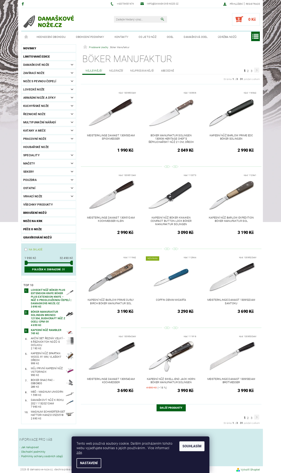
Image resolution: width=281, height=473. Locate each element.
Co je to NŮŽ (148, 36)
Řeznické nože (34, 114)
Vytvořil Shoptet (250, 469)
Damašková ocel (195, 36)
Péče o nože (32, 229)
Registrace (253, 4)
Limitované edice (36, 56)
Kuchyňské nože (36, 106)
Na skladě (36, 249)
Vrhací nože (32, 196)
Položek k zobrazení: (48, 269)
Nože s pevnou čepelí (39, 81)
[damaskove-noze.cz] (48, 21)
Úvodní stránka (26, 37)
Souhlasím (191, 446)
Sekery (28, 171)
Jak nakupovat (30, 447)
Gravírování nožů (37, 237)
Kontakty (122, 36)
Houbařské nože (36, 147)
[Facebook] (23, 4)
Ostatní (29, 188)
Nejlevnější (94, 70)
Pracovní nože (34, 138)
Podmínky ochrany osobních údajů (42, 456)
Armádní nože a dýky (39, 97)
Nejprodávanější (142, 70)
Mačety (29, 163)
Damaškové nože (36, 64)
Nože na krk (33, 221)
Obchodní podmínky (90, 36)
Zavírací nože (33, 73)
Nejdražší (116, 70)
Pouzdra (30, 180)
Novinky (29, 48)
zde (79, 452)
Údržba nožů (227, 36)
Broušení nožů (34, 212)
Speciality (31, 155)
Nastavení (89, 463)
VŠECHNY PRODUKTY (38, 204)
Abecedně (167, 70)
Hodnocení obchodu (51, 36)
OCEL (170, 36)
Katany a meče (34, 130)
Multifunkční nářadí (39, 122)
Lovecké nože (34, 89)
